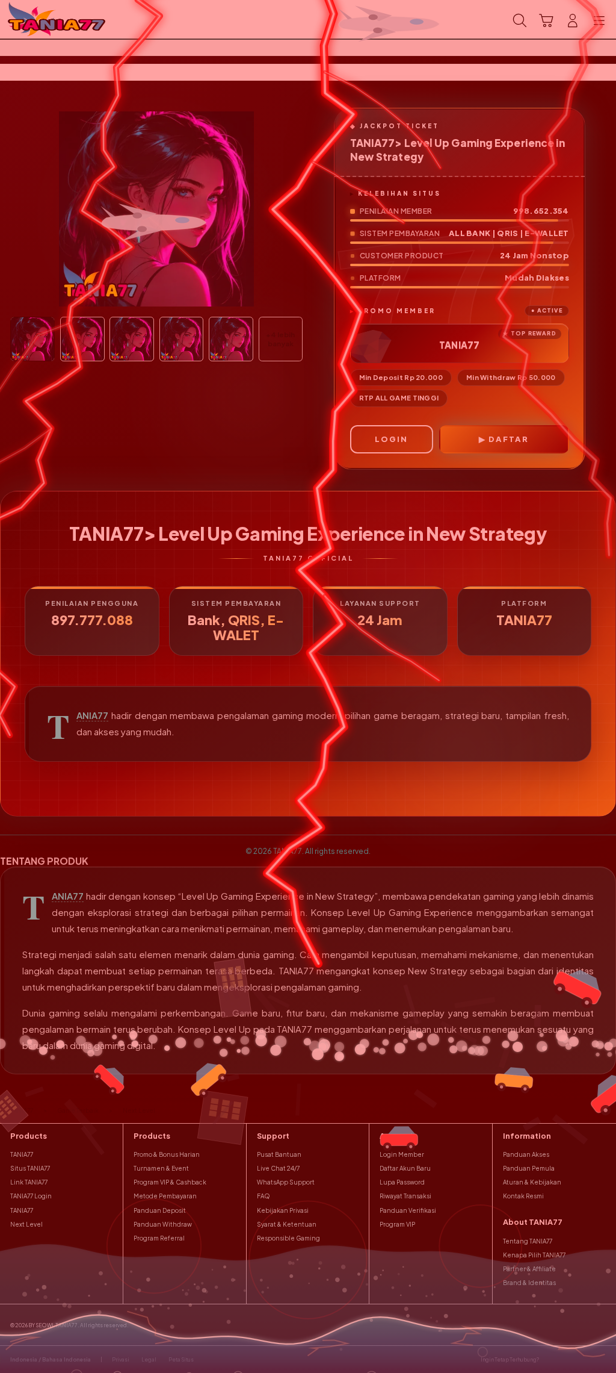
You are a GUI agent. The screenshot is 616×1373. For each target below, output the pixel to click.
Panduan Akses (526, 1154)
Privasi (120, 1359)
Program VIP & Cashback (170, 1182)
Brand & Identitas (529, 1282)
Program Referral (159, 1238)
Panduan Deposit (160, 1210)
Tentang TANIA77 (527, 1241)
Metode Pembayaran (165, 1196)
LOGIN (391, 439)
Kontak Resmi (523, 1196)
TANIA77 (92, 715)
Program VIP (397, 1224)
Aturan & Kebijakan (532, 1182)
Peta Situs (181, 1359)
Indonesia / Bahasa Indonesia (50, 1359)
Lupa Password (402, 1182)
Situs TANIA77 (30, 1168)
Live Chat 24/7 (278, 1168)
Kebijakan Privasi (283, 1210)
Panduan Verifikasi (408, 1210)
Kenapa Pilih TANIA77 (534, 1255)
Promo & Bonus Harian (167, 1154)
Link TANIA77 (29, 1182)
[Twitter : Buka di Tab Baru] (567, 1359)
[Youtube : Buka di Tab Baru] (601, 1359)
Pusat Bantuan (279, 1154)
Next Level (26, 1224)
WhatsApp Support (286, 1182)
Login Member (402, 1154)
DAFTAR (508, 439)
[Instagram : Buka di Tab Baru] (584, 1359)
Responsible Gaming (288, 1238)
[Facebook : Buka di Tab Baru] (551, 1359)
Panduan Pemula (529, 1168)
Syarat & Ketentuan (286, 1224)
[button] (546, 20)
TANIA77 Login (31, 1196)
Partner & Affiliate (529, 1268)
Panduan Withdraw (163, 1224)
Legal (148, 1359)
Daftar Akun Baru (405, 1168)
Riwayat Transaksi (405, 1196)
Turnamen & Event (161, 1168)
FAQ (263, 1196)
